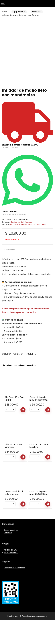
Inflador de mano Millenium (13, 445)
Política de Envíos (11, 550)
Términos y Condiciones (14, 568)
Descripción (9, 249)
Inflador (17, 224)
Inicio (4, 11)
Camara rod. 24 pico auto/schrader (15, 492)
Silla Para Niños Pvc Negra (14, 398)
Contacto (8, 533)
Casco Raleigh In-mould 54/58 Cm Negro (38, 494)
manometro (41, 224)
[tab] (27, 249)
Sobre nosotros (11, 530)
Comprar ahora (22, 409)
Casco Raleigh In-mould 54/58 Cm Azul (38, 400)
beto (11, 224)
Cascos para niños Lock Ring (39, 445)
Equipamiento (19, 11)
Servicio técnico (11, 552)
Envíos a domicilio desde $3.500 (20, 144)
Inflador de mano (28, 224)
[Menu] (3, 3)
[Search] (51, 3)
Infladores (37, 11)
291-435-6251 (9, 211)
